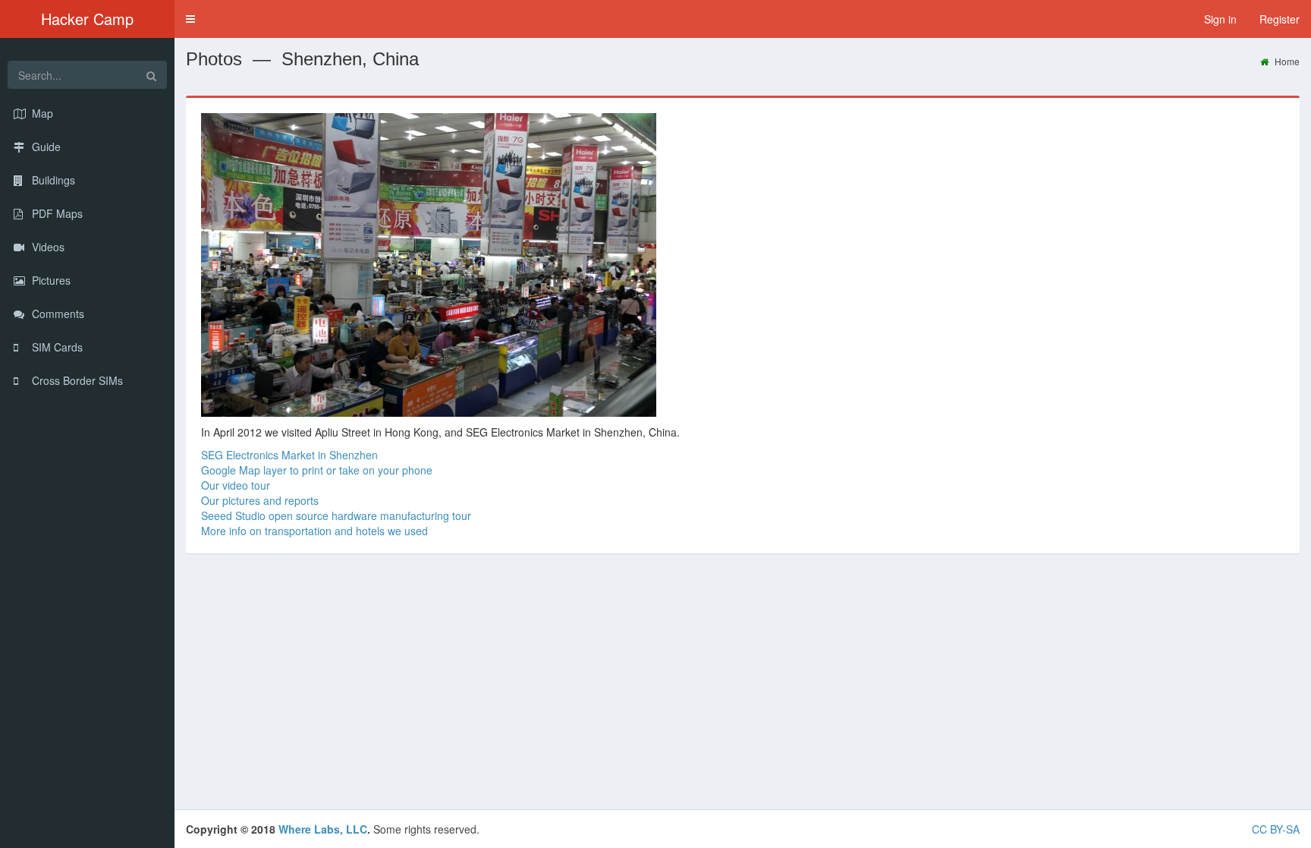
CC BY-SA (1276, 829)
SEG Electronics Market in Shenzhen (289, 454)
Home (1286, 61)
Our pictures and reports (260, 500)
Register (1279, 19)
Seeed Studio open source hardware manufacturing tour (336, 515)
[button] (190, 19)
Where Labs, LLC (322, 829)
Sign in (1220, 19)
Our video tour (235, 485)
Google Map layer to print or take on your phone (316, 470)
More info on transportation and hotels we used (314, 530)
